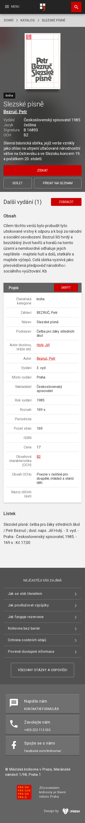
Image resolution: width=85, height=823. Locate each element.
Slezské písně (53, 20)
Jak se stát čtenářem (25, 594)
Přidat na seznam (58, 183)
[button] (42, 61)
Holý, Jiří (43, 345)
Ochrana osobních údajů (27, 640)
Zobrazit (66, 202)
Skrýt (66, 287)
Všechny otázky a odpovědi (42, 670)
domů (9, 20)
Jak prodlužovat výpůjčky (28, 605)
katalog (27, 20)
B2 (39, 457)
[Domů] (42, 7)
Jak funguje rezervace (26, 617)
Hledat (74, 7)
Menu (11, 6)
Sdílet (17, 183)
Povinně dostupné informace (31, 651)
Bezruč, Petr (15, 111)
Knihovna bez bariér (24, 628)
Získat (42, 170)
